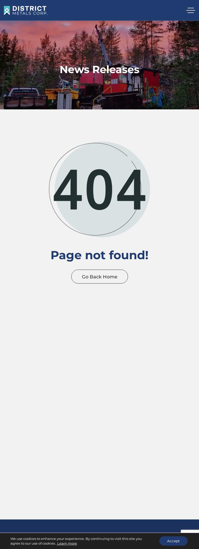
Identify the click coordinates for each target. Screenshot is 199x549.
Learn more (66, 543)
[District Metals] (25, 10)
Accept (173, 541)
